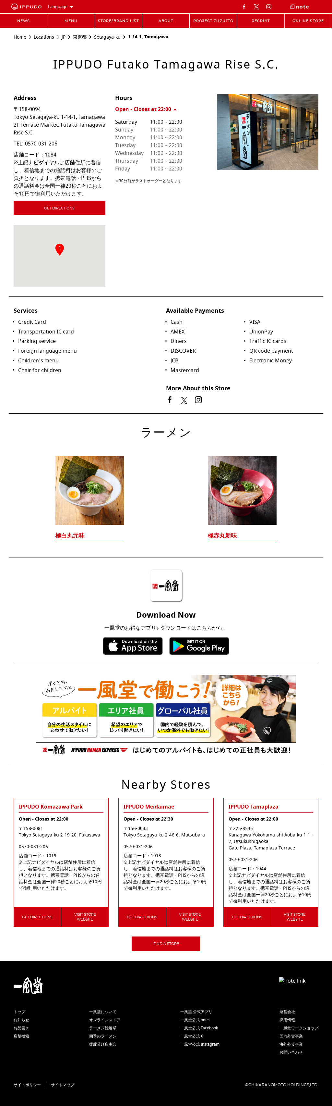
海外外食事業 (291, 1044)
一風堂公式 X (191, 1036)
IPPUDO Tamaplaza (254, 807)
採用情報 (287, 1020)
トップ (19, 1012)
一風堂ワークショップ (298, 1028)
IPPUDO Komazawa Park (51, 807)
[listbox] (166, 486)
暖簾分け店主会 (102, 1044)
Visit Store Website (85, 917)
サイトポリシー (27, 1085)
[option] (166, 486)
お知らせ (21, 1020)
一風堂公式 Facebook (199, 1028)
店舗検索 (21, 1036)
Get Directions (59, 208)
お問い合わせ (291, 1052)
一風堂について (102, 1012)
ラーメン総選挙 (102, 1028)
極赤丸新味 (222, 535)
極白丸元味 (70, 535)
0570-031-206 (41, 144)
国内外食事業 (291, 1036)
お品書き (21, 1028)
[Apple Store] (133, 646)
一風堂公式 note (194, 1020)
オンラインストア (104, 1020)
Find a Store (166, 944)
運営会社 (287, 1012)
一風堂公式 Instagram (199, 1044)
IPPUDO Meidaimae (149, 807)
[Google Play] (199, 646)
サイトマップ (62, 1085)
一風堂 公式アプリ (196, 1012)
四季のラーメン (102, 1036)
